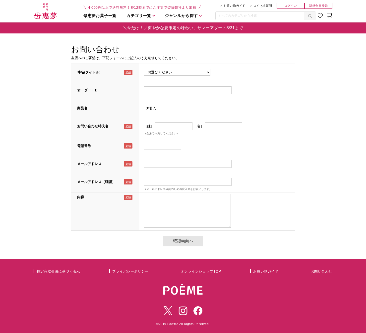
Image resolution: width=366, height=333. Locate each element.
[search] (310, 16)
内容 (80, 197)
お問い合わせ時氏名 (93, 126)
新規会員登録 (318, 5)
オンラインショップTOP (201, 271)
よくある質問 (262, 5)
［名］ (198, 126)
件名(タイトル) (89, 72)
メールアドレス (89, 164)
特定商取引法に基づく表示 (58, 271)
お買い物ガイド (234, 5)
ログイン (290, 5)
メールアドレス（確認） (96, 182)
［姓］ (149, 126)
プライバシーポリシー (130, 271)
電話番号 (84, 146)
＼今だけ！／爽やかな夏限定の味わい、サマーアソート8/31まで (183, 28)
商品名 (82, 108)
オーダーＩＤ (87, 90)
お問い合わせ (321, 271)
